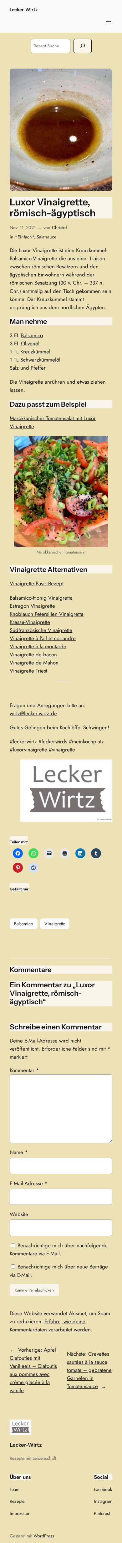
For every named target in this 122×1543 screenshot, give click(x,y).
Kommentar (24, 1070)
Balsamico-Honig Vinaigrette (41, 597)
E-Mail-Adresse (29, 1183)
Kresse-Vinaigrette (30, 622)
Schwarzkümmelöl (40, 359)
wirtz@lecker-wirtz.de (33, 713)
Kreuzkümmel (35, 351)
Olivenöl (30, 343)
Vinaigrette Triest (28, 670)
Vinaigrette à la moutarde (38, 646)
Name (19, 1152)
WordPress (43, 1536)
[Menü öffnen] (108, 22)
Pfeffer (38, 367)
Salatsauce (46, 237)
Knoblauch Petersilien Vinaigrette (47, 614)
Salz (14, 367)
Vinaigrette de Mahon (34, 662)
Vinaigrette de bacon (33, 654)
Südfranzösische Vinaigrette (41, 630)
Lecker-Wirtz (24, 9)
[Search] (83, 46)
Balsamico (32, 335)
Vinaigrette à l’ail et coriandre (43, 638)
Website (19, 1214)
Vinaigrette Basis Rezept (37, 583)
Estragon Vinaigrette (32, 606)
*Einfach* (24, 237)
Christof (59, 227)
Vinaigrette (54, 924)
